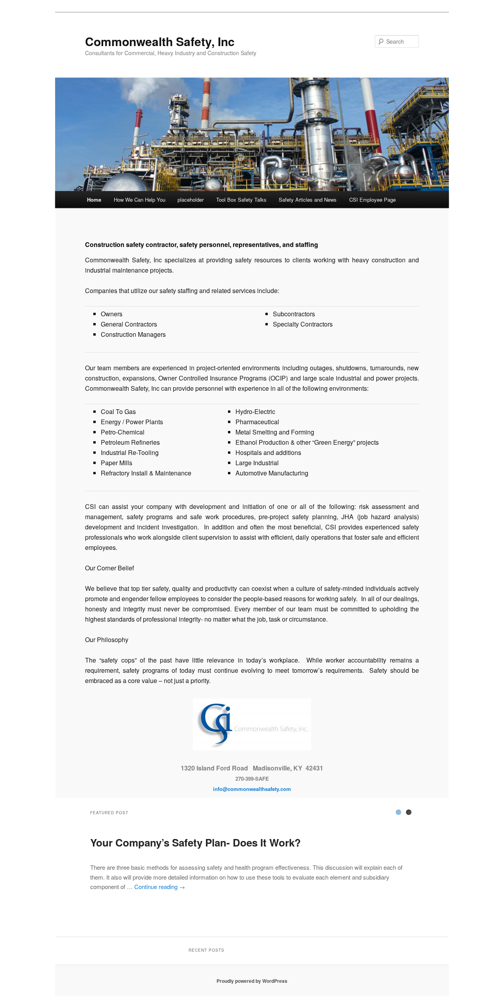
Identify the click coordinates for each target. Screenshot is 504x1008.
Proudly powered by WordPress (252, 980)
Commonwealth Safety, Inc (160, 41)
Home (94, 199)
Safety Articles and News (308, 199)
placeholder (191, 199)
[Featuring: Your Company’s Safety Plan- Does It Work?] (398, 812)
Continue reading (159, 886)
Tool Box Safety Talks (241, 199)
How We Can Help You (139, 199)
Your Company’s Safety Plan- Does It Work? (195, 842)
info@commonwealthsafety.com (252, 789)
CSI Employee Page (372, 199)
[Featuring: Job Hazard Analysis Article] (408, 812)
